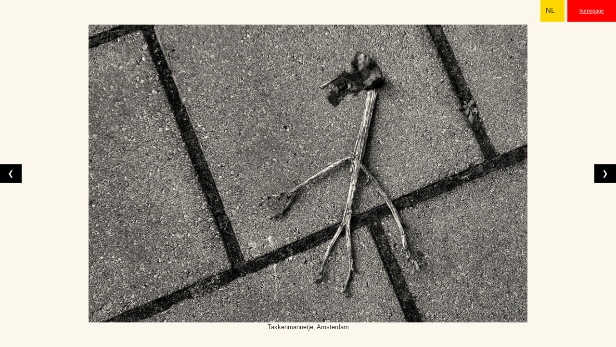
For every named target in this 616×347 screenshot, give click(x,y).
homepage (591, 10)
